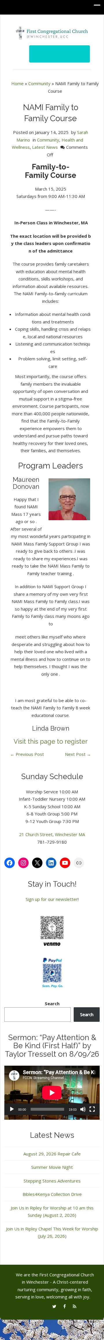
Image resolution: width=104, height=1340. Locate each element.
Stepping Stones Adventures (52, 1181)
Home (17, 83)
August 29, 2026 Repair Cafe (52, 1154)
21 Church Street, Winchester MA (52, 834)
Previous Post (27, 754)
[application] (52, 1093)
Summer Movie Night (52, 1167)
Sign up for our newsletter (52, 899)
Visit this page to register (51, 741)
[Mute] (83, 1109)
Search (52, 1003)
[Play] (12, 1109)
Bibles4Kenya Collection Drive (52, 1194)
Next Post (78, 754)
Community (39, 83)
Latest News (45, 147)
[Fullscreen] (92, 1109)
